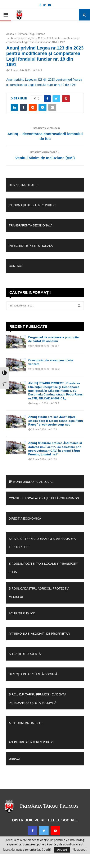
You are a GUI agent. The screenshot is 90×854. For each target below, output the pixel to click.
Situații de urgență (25, 654)
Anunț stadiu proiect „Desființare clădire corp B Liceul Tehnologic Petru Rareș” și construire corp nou (55, 420)
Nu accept (80, 849)
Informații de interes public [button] (32, 205)
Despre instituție (23, 185)
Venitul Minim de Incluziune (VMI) (45, 158)
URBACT (15, 758)
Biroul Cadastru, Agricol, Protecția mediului (39, 593)
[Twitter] (44, 830)
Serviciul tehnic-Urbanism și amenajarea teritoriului (42, 543)
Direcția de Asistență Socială (33, 674)
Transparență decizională (30, 225)
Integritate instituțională (31, 245)
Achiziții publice (22, 613)
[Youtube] (55, 830)
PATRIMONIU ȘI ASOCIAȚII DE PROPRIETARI (40, 633)
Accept (62, 849)
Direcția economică (25, 518)
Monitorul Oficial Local (33, 481)
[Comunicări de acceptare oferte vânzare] (16, 364)
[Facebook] (32, 830)
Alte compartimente (25, 723)
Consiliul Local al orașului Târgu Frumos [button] (44, 498)
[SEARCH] (79, 305)
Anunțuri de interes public (31, 742)
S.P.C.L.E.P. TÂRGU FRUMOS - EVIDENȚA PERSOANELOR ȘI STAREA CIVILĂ (37, 698)
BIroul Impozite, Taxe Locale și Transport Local (43, 568)
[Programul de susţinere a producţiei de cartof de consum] (16, 341)
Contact (16, 266)
